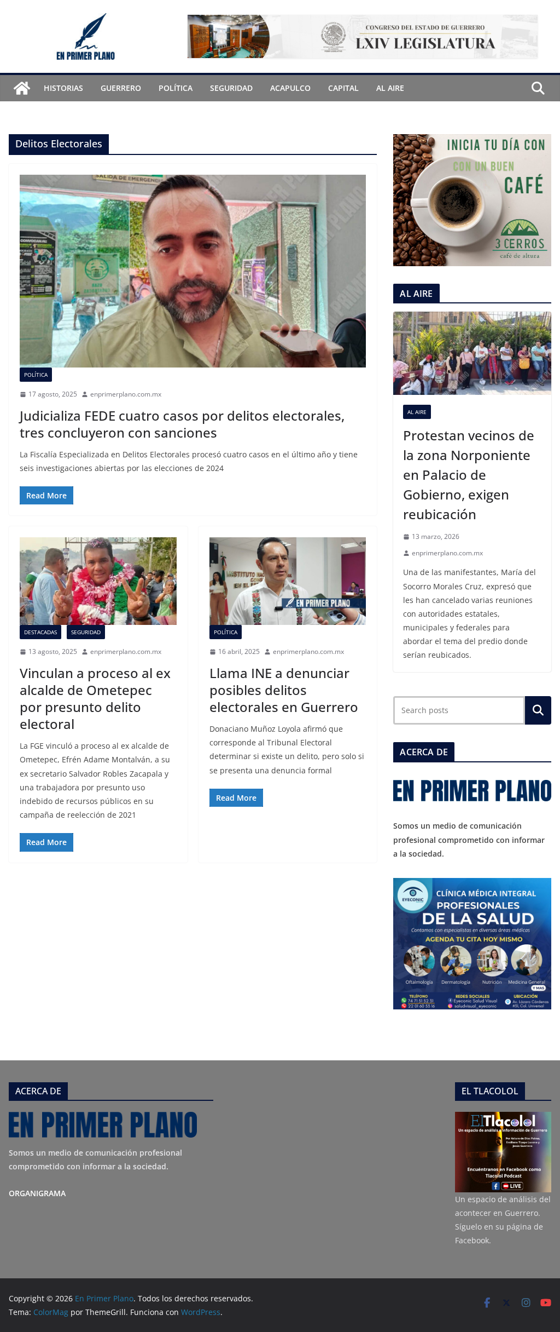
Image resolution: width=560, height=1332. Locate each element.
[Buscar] (538, 710)
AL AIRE (390, 88)
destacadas (40, 632)
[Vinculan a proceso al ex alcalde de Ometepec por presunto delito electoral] (98, 580)
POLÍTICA (175, 88)
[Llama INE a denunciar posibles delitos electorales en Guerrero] (287, 580)
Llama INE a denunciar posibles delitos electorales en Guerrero (283, 690)
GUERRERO (121, 88)
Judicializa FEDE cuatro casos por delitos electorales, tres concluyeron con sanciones (182, 423)
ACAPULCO (290, 88)
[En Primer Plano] (22, 88)
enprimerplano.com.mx (125, 394)
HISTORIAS (63, 88)
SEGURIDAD (231, 88)
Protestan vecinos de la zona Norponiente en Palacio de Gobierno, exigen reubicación (468, 474)
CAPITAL (343, 88)
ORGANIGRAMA (37, 1193)
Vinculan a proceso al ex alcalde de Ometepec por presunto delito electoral (95, 698)
